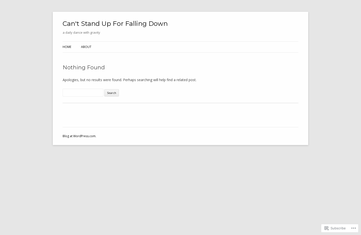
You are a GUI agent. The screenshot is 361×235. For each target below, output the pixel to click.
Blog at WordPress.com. (79, 136)
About (86, 47)
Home (67, 47)
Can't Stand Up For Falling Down (115, 24)
